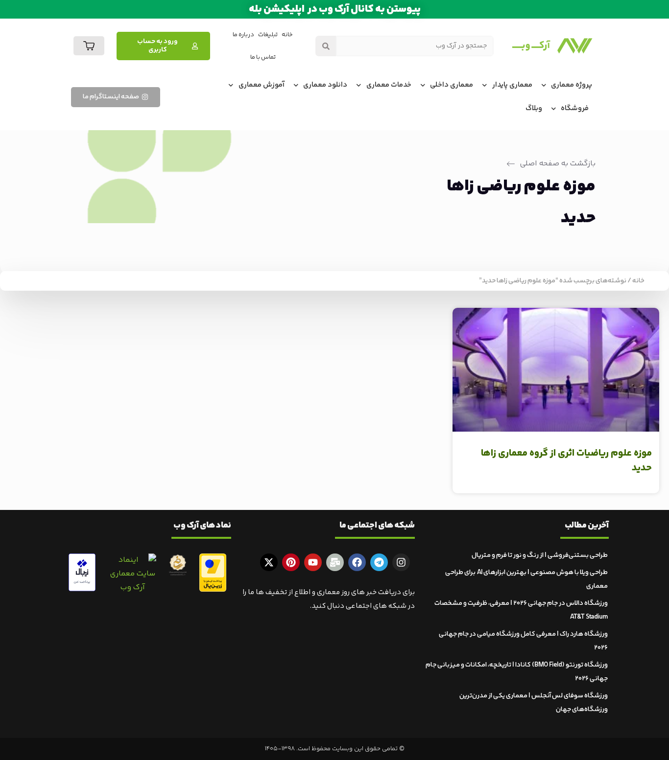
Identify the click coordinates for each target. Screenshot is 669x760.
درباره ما (243, 35)
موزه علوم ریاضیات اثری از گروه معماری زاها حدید (566, 461)
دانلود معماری (325, 85)
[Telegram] (379, 562)
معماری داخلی (451, 85)
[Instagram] (401, 562)
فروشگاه (575, 108)
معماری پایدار (512, 85)
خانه (287, 35)
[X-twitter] (269, 562)
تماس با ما (263, 57)
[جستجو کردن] (325, 46)
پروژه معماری (571, 85)
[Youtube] (313, 562)
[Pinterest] (291, 562)
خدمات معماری (388, 85)
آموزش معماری (262, 85)
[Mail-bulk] (335, 562)
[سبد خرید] (88, 45)
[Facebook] (357, 562)
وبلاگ (534, 108)
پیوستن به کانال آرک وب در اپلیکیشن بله (335, 9)
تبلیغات (268, 35)
